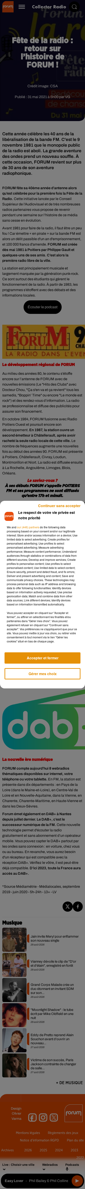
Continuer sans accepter (59, 505)
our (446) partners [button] (28, 527)
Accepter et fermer (42, 657)
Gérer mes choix (43, 673)
